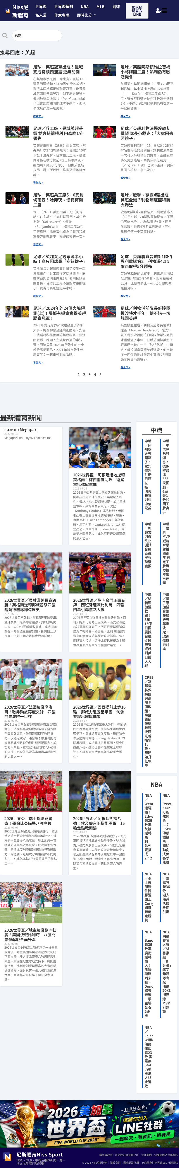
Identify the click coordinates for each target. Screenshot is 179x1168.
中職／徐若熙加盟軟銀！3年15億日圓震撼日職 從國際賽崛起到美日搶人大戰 (148, 630)
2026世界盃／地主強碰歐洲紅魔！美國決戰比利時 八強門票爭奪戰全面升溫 (30, 934)
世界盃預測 (63, 6)
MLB (100, 6)
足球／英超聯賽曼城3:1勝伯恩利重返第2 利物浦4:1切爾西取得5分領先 (146, 261)
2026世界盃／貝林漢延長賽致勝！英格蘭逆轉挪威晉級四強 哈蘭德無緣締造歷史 (31, 604)
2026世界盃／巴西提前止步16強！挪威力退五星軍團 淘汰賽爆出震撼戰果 (99, 711)
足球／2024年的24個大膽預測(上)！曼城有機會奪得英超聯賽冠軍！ (59, 313)
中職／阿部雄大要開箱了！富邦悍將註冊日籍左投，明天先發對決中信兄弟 (148, 474)
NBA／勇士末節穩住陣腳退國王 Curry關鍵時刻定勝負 (150, 896)
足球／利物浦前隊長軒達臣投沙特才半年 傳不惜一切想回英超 (145, 313)
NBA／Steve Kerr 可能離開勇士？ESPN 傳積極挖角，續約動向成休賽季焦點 (167, 829)
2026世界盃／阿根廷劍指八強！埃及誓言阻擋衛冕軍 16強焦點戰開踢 (99, 822)
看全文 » (38, 116)
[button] (86, 15)
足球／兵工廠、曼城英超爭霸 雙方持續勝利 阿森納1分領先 (58, 133)
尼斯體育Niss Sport (40, 1154)
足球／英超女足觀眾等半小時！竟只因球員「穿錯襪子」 (60, 258)
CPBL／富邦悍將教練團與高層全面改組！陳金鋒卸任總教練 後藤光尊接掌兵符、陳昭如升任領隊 (150, 721)
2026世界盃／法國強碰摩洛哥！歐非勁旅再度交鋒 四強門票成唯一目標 (29, 711)
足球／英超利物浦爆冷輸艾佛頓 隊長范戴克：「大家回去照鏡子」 (146, 133)
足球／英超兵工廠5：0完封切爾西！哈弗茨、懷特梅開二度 (58, 200)
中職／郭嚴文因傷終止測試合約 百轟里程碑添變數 (150, 544)
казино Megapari (21, 429)
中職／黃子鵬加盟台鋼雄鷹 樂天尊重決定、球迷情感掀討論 (165, 621)
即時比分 (84, 15)
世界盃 (40, 6)
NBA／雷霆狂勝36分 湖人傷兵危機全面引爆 (166, 892)
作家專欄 (61, 15)
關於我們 (115, 1162)
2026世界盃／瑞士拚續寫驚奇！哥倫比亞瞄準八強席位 (28, 820)
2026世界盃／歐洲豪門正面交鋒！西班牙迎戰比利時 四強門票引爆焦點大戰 (99, 604)
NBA (85, 6)
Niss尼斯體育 (20, 11)
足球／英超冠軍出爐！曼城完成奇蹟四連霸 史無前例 (58, 69)
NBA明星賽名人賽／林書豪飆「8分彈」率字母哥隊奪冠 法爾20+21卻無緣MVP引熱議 (167, 971)
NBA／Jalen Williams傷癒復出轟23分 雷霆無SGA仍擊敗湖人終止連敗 (152, 1057)
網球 (116, 6)
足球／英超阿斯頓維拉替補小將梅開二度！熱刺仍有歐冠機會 (145, 72)
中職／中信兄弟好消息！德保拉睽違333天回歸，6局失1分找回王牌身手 (165, 476)
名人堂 (40, 15)
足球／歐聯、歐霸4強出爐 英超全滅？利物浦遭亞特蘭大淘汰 (145, 200)
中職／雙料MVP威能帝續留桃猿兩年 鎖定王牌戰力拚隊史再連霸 (166, 553)
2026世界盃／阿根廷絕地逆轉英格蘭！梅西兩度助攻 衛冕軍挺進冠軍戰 (99, 479)
